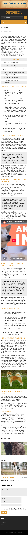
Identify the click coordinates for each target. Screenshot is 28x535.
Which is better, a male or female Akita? (14, 72)
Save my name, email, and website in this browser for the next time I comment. (13, 509)
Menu (4, 22)
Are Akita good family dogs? (11, 77)
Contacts (3, 524)
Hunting (12, 477)
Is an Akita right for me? (9, 65)
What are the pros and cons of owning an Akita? (14, 68)
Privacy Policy (4, 526)
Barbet (3, 460)
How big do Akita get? (9, 74)
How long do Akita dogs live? (11, 80)
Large (9, 31)
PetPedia (14, 12)
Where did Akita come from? (11, 62)
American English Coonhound (12, 481)
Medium (12, 457)
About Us (3, 522)
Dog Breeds (4, 31)
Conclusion (6, 82)
